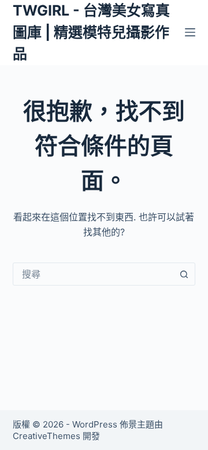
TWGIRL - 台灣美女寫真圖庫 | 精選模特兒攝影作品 (91, 32)
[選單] (190, 32)
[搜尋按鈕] (184, 274)
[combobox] (93, 274)
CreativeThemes (46, 435)
